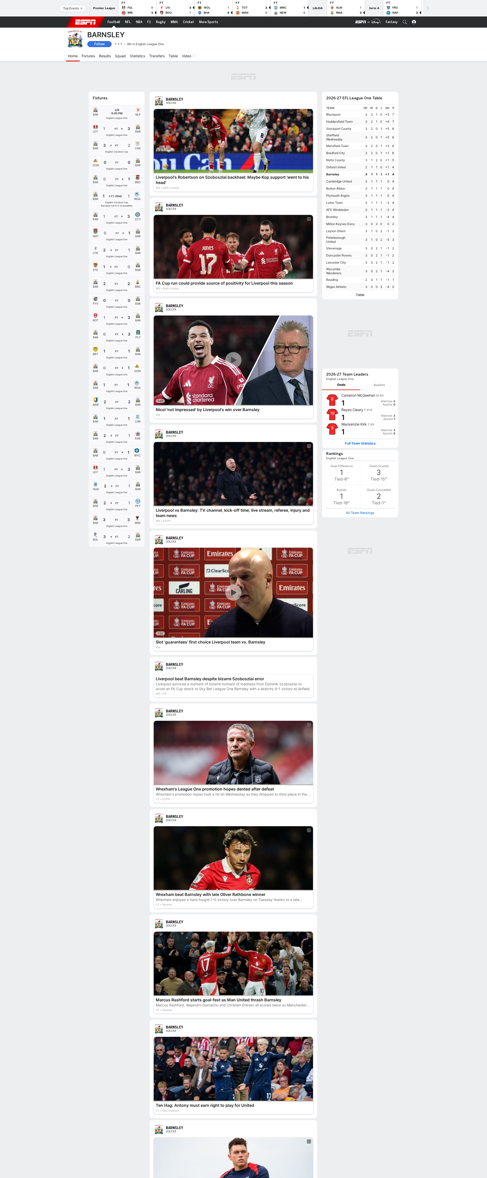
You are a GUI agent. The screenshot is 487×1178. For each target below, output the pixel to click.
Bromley (332, 217)
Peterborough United (335, 240)
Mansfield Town (337, 146)
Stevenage (334, 248)
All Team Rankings (360, 513)
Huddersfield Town (339, 121)
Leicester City (336, 262)
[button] (405, 22)
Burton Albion (335, 188)
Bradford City (335, 153)
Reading (332, 280)
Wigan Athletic (336, 287)
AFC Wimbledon (337, 210)
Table (360, 295)
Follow (99, 44)
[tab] (341, 385)
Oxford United (336, 167)
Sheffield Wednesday (334, 137)
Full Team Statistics (360, 443)
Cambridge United (339, 181)
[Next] (427, 8)
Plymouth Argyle (338, 195)
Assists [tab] (379, 385)
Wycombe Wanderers (333, 271)
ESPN (85, 22)
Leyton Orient (335, 231)
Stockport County (338, 129)
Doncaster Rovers (339, 255)
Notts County (335, 160)
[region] (360, 197)
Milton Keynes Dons (340, 224)
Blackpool (333, 114)
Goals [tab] (341, 384)
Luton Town (334, 203)
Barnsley (332, 174)
